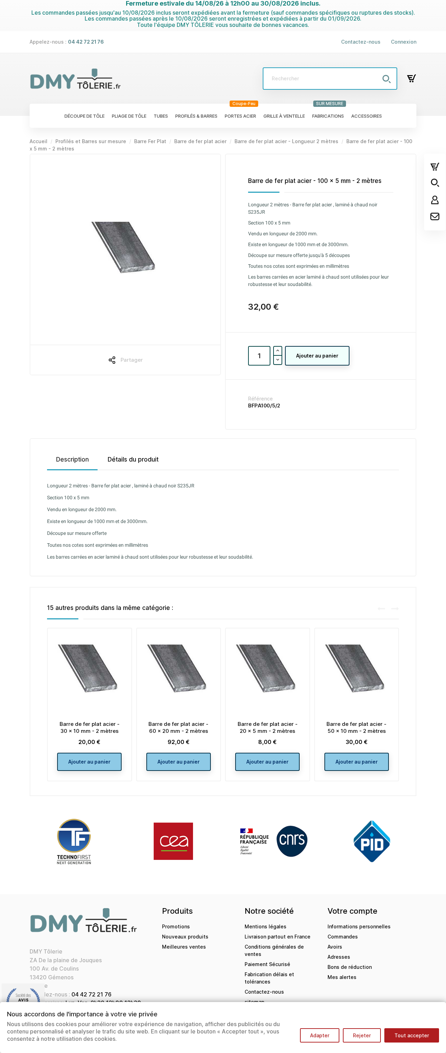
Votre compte (352, 910)
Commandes (343, 937)
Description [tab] (72, 459)
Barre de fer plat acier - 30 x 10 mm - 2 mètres (90, 727)
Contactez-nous (360, 42)
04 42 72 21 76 (91, 994)
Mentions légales (265, 926)
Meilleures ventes (184, 947)
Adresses (339, 957)
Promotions (176, 926)
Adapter (319, 1035)
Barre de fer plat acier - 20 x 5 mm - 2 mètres (268, 727)
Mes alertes (342, 977)
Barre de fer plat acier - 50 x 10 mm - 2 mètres (356, 727)
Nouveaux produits (185, 937)
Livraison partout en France (277, 937)
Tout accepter (411, 1035)
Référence (260, 399)
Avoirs (335, 947)
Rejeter (362, 1035)
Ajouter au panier (317, 356)
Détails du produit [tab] (133, 459)
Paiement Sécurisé (267, 964)
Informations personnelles (359, 926)
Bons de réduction (350, 967)
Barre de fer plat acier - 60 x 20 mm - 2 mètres (178, 727)
